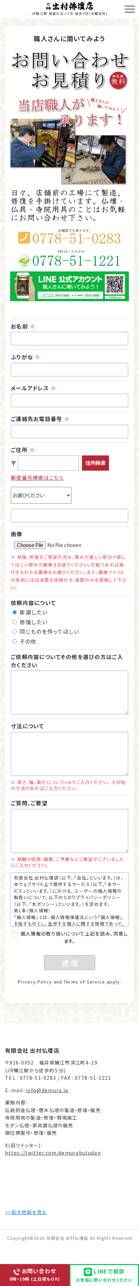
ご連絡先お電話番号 (40, 419)
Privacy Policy (35, 981)
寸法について (27, 726)
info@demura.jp (47, 1090)
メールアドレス (33, 388)
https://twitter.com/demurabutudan (53, 1152)
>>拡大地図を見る (26, 1212)
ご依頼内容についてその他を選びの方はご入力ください (67, 661)
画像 (17, 534)
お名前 (23, 326)
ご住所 (23, 450)
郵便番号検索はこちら (37, 477)
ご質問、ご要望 (29, 803)
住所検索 (95, 462)
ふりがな (26, 357)
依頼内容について (33, 603)
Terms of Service (84, 981)
